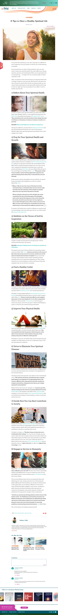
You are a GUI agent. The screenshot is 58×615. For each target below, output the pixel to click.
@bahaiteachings (19, 589)
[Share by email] (44, 513)
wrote (42, 116)
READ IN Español (50, 26)
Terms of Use (21, 612)
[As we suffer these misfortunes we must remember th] (19, 596)
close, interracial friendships (35, 393)
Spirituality (29, 17)
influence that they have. (19, 212)
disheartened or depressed (29, 423)
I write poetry (29, 300)
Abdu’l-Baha (25, 169)
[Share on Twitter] (1, 66)
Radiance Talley (24, 520)
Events (39, 8)
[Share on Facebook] (1, 64)
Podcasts (33, 8)
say (23, 432)
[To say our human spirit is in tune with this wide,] (39, 596)
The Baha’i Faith (21, 8)
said (19, 297)
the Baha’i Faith (36, 116)
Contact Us (4, 612)
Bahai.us (15, 4)
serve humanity (38, 474)
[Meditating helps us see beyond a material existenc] (48, 596)
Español (55, 9)
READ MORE (14, 530)
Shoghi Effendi (15, 391)
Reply (18, 575)
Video (28, 8)
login (54, 8)
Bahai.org (14, 3)
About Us (14, 8)
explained (39, 391)
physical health (38, 328)
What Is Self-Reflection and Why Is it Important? (30, 124)
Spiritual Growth (28, 513)
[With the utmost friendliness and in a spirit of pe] (29, 596)
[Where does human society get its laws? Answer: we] (9, 596)
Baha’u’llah (14, 116)
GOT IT (44, 2)
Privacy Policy (12, 612)
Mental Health (21, 513)
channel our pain (25, 290)
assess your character (38, 127)
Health (15, 513)
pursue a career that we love (34, 441)
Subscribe (24, 607)
